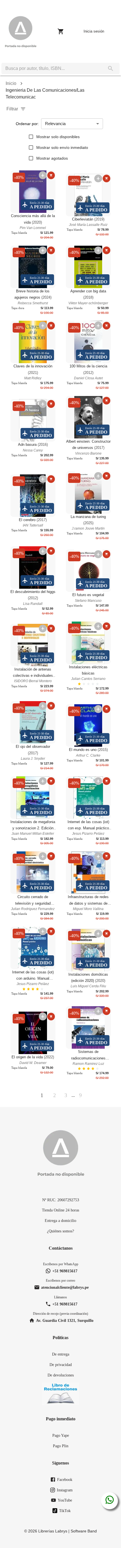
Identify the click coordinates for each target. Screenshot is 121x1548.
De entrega (60, 1354)
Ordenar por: (27, 123)
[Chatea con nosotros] (110, 1501)
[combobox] (51, 68)
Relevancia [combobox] (55, 123)
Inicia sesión (94, 31)
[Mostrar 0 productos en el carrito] (61, 31)
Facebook (64, 1479)
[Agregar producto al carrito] (51, 175)
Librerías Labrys (52, 1531)
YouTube (65, 1500)
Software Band (84, 1531)
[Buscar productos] (111, 68)
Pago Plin (60, 1446)
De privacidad (61, 1364)
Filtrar (12, 108)
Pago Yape (60, 1435)
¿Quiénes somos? (60, 1231)
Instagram (65, 1490)
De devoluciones (61, 1375)
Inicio (11, 83)
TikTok (65, 1510)
